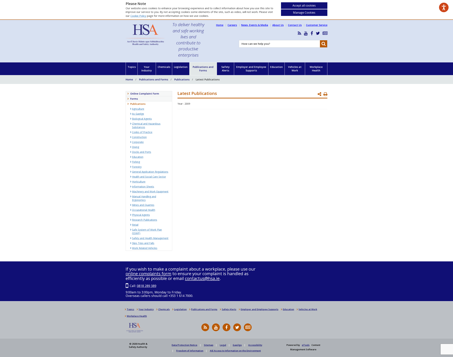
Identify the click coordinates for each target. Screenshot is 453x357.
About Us (278, 25)
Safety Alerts (225, 68)
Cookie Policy (138, 15)
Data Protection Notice (184, 345)
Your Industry (146, 68)
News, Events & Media (254, 25)
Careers (232, 25)
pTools (305, 345)
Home (219, 25)
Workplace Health (316, 68)
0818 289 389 (146, 286)
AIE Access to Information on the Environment (235, 350)
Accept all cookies (304, 5)
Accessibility (255, 345)
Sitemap (208, 345)
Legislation (181, 67)
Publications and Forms (203, 68)
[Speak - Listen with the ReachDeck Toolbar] (444, 7)
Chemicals (164, 67)
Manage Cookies (304, 12)
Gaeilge (237, 345)
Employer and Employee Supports (251, 68)
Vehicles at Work (295, 68)
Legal (223, 345)
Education (276, 67)
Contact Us (295, 25)
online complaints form (148, 273)
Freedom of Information (189, 350)
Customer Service (316, 25)
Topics (132, 67)
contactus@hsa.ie (202, 278)
